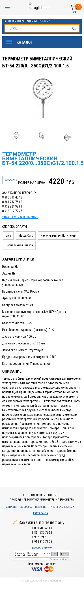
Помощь (40, 507)
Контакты (11, 507)
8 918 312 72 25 (12, 211)
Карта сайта (40, 513)
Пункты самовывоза (61, 507)
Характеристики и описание (20, 217)
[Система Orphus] (42, 555)
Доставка (26, 507)
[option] (42, 98)
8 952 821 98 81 (12, 206)
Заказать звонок (42, 547)
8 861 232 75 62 (12, 202)
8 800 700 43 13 (12, 197)
